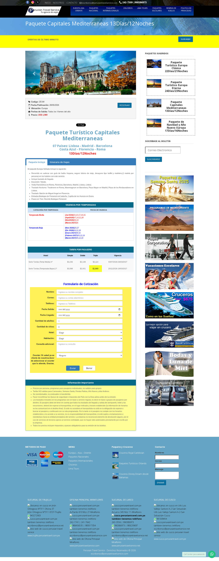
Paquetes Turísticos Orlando (132, 463)
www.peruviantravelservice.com (84, 545)
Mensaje (159, 469)
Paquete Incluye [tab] (37, 162)
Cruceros (127, 8)
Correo (158, 461)
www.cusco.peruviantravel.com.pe (170, 538)
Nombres (159, 452)
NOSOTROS (58, 2)
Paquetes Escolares (157, 9)
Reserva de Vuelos (171, 9)
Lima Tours (142, 8)
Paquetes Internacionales (111, 9)
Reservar (124, 105)
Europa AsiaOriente (78, 9)
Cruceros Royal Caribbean (131, 452)
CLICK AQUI (185, 39)
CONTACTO (71, 2)
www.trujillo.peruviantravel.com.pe (44, 535)
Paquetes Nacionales (79, 456)
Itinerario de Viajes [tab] (59, 162)
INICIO (48, 2)
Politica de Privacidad (186, 9)
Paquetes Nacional (93, 9)
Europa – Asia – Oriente (80, 452)
